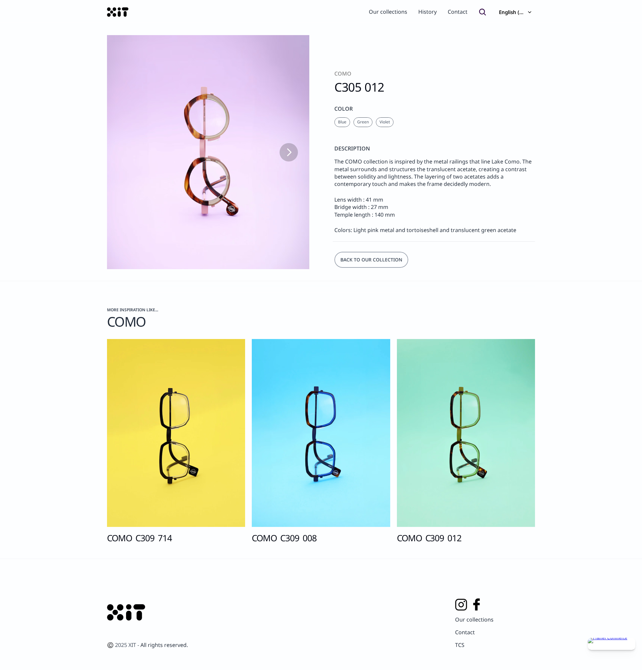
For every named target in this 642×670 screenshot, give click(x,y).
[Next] (289, 152)
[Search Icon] (482, 12)
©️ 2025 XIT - (123, 645)
